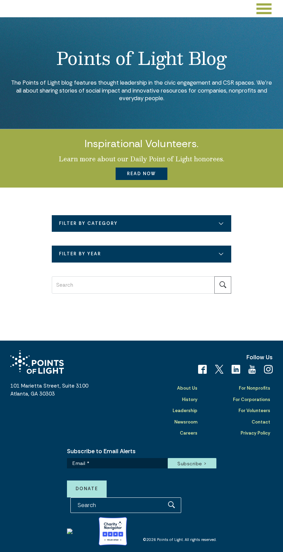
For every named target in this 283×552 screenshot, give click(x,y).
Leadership (185, 410)
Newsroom (185, 422)
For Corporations (251, 399)
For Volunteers (254, 410)
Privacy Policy (255, 433)
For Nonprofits (254, 388)
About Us (187, 388)
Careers (188, 433)
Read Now (141, 174)
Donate (87, 489)
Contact (261, 422)
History (189, 399)
